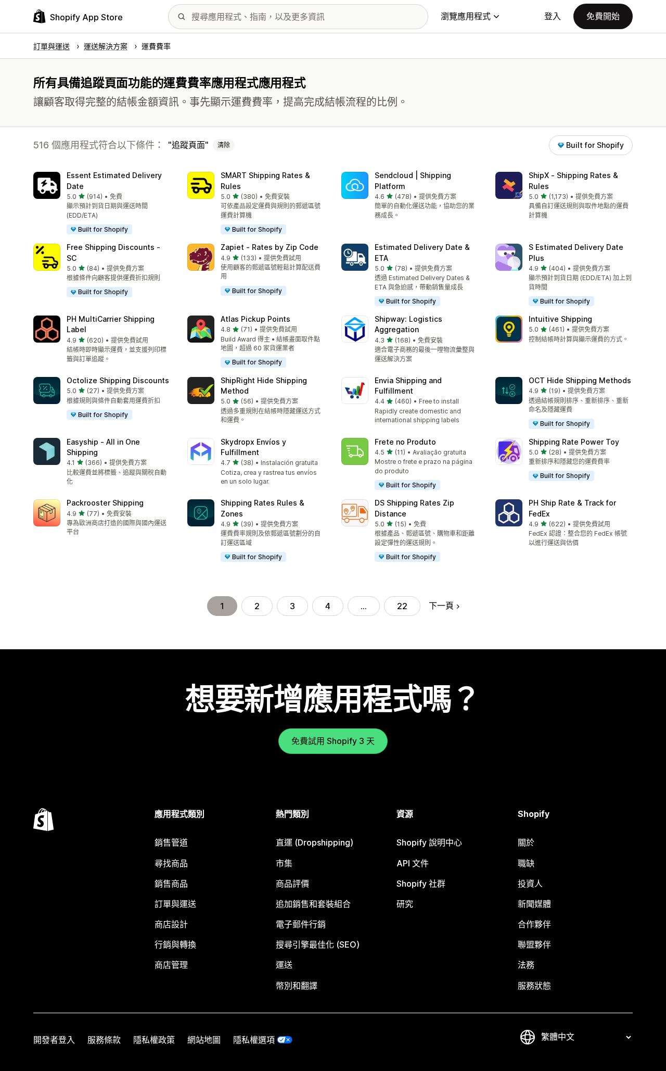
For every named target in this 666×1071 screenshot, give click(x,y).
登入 (552, 16)
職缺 (526, 863)
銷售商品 (171, 883)
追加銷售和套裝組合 (313, 904)
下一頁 (441, 605)
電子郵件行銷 (301, 924)
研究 (404, 904)
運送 (284, 965)
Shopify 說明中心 (429, 842)
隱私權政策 (154, 1040)
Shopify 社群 (420, 883)
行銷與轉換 (175, 944)
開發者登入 (54, 1040)
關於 (526, 842)
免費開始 (603, 16)
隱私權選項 (254, 1040)
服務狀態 (534, 985)
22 (402, 606)
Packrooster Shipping (105, 502)
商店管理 (171, 965)
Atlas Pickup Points (255, 318)
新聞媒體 (534, 904)
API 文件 (412, 863)
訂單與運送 (175, 904)
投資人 (530, 883)
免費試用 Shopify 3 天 (333, 741)
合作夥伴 (534, 924)
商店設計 (171, 924)
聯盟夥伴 (534, 944)
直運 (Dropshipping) (314, 842)
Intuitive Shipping (560, 318)
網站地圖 (204, 1040)
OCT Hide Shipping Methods (580, 380)
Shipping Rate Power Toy (574, 441)
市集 (284, 863)
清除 (223, 145)
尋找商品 (171, 863)
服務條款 (104, 1040)
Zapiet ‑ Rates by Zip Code (269, 247)
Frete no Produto (405, 441)
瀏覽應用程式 (466, 16)
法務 (526, 965)
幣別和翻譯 (296, 985)
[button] (102, 203)
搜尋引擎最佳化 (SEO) (318, 944)
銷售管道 (171, 842)
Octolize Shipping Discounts (118, 380)
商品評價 (292, 883)
